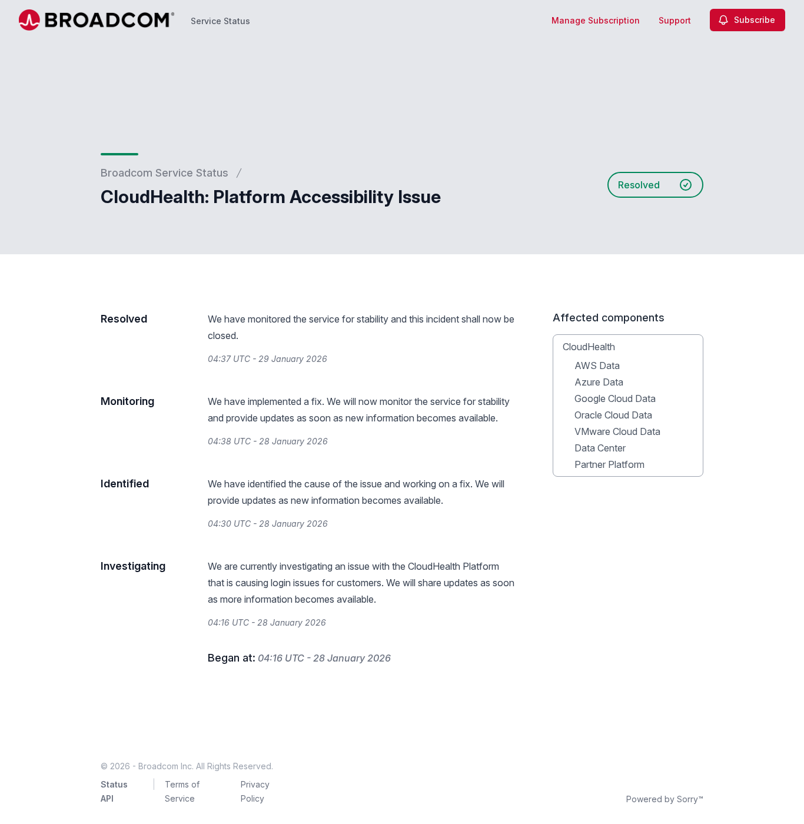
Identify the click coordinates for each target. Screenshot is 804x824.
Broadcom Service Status (164, 173)
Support (675, 20)
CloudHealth (589, 347)
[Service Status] (96, 20)
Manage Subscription (595, 20)
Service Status (220, 21)
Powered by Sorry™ (664, 799)
